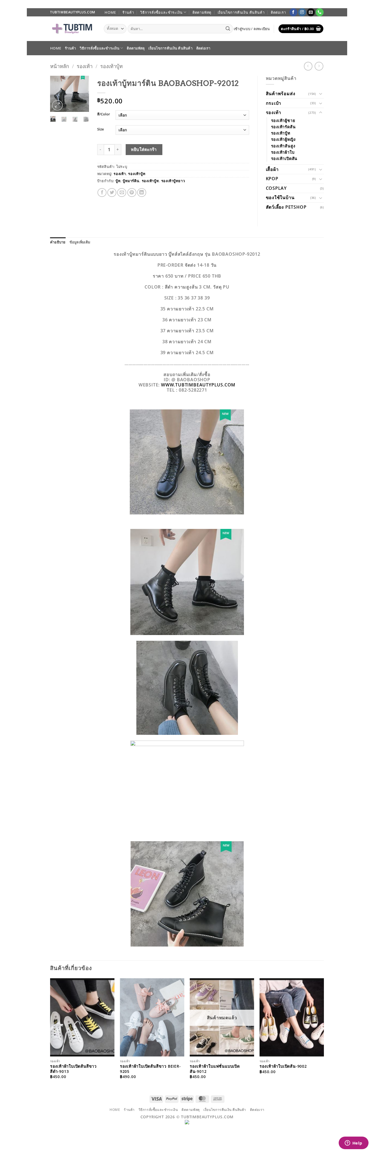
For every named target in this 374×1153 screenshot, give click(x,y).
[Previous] (58, 95)
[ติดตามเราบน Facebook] (293, 12)
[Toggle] (320, 93)
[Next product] (308, 66)
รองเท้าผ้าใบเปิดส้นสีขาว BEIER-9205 (150, 1069)
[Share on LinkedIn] (141, 192)
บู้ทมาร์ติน (131, 180)
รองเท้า (85, 66)
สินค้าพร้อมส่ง (280, 94)
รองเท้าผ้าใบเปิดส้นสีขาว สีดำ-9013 (73, 1069)
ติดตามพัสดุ (201, 12)
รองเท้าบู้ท (111, 66)
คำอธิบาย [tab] (58, 242)
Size (100, 129)
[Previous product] (319, 66)
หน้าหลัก (59, 66)
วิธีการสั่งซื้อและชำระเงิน (161, 12)
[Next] (81, 95)
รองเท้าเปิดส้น (284, 158)
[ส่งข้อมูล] (228, 28)
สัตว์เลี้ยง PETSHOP (286, 207)
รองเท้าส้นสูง (283, 146)
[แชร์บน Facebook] (102, 192)
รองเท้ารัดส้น (283, 126)
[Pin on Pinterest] (131, 192)
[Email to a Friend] (121, 192)
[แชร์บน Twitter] (111, 192)
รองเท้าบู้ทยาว (173, 180)
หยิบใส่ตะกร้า (144, 149)
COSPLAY (276, 188)
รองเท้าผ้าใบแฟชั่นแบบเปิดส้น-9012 (215, 1069)
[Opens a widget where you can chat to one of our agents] (353, 1143)
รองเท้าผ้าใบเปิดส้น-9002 (283, 1066)
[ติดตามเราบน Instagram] (302, 12)
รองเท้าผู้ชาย (283, 120)
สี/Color (103, 114)
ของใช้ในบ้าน (280, 197)
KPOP (272, 179)
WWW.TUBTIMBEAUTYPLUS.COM (198, 385)
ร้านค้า (128, 12)
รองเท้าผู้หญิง (283, 139)
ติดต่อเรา (278, 12)
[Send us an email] (311, 12)
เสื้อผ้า (272, 169)
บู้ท (118, 180)
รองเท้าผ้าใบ (283, 152)
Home (110, 12)
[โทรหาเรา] (320, 12)
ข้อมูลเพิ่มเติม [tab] (80, 242)
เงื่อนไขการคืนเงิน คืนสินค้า (241, 12)
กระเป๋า (273, 103)
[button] (252, 29)
